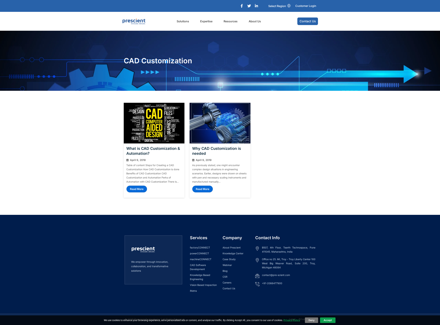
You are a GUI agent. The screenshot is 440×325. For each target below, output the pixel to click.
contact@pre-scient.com (276, 275)
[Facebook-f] (241, 6)
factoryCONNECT (200, 247)
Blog (225, 270)
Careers (227, 282)
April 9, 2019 (138, 160)
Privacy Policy (291, 320)
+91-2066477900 (272, 283)
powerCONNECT (199, 253)
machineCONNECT (200, 259)
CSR (225, 276)
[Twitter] (249, 6)
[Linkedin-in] (256, 6)
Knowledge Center (233, 253)
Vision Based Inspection (203, 284)
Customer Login (305, 6)
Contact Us (229, 288)
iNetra (193, 290)
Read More (137, 189)
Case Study (229, 259)
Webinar (227, 265)
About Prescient (232, 247)
